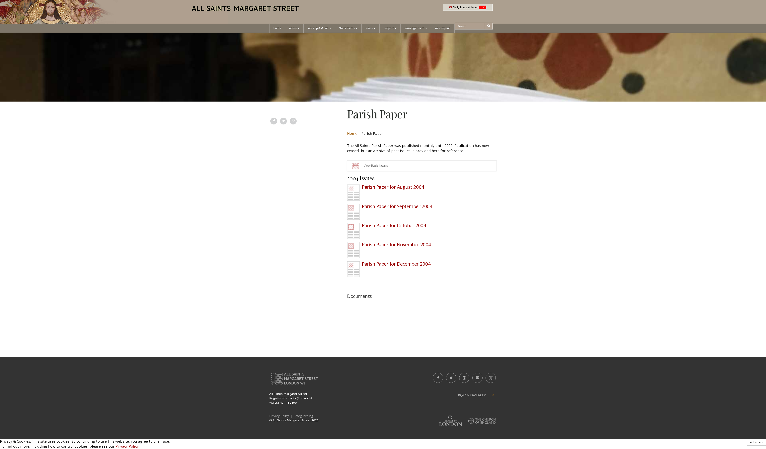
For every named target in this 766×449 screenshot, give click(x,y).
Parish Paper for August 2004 (393, 187)
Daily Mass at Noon (468, 7)
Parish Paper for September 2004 (397, 206)
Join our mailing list (473, 395)
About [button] (293, 28)
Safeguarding (303, 416)
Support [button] (389, 28)
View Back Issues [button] (376, 165)
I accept (757, 442)
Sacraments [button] (347, 28)
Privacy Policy (127, 446)
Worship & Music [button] (318, 28)
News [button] (369, 28)
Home (277, 28)
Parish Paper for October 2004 (394, 225)
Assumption (443, 28)
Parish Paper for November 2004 (396, 244)
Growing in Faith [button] (414, 28)
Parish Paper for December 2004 (396, 263)
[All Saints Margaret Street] (383, 12)
